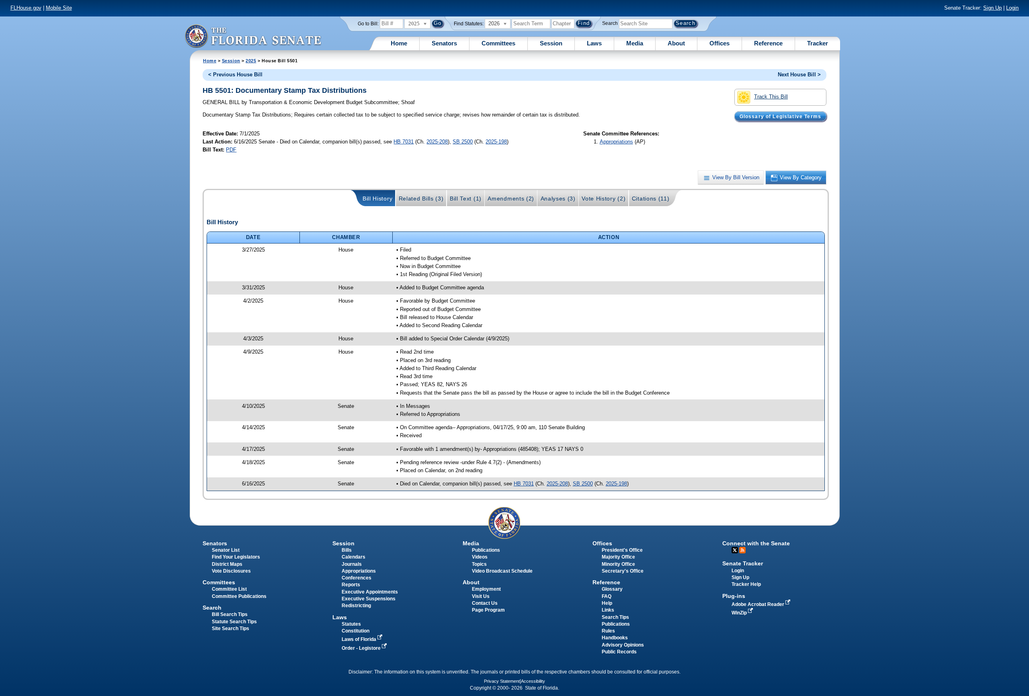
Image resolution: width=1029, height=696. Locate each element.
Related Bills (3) (421, 198)
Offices (719, 43)
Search (610, 23)
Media (634, 43)
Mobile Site (59, 8)
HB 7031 (404, 142)
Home (399, 43)
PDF (231, 150)
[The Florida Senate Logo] (252, 36)
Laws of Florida (359, 639)
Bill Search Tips (230, 614)
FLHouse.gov (25, 8)
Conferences (356, 577)
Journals (352, 564)
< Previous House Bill (235, 75)
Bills (347, 550)
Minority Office (618, 564)
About (676, 43)
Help (607, 603)
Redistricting (356, 605)
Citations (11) (651, 198)
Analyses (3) (558, 198)
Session (551, 43)
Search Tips (615, 617)
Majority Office (618, 557)
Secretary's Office (623, 571)
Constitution (355, 630)
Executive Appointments (370, 592)
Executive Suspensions (369, 598)
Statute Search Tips (234, 621)
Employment (486, 589)
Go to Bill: (368, 23)
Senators (444, 43)
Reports (351, 584)
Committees (498, 43)
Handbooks (615, 637)
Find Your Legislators (236, 557)
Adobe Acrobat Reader (758, 604)
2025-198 (496, 142)
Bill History (377, 198)
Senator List (226, 550)
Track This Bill (771, 97)
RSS (742, 550)
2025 (251, 60)
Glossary (612, 589)
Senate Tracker (742, 563)
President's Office (622, 550)
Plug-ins (733, 596)
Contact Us (485, 603)
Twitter (735, 550)
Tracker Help (746, 584)
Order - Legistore (362, 648)
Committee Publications (239, 596)
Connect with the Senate (756, 543)
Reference (768, 43)
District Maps (227, 564)
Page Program (488, 610)
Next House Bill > (799, 75)
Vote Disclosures (231, 571)
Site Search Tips (230, 628)
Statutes (351, 624)
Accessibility (533, 681)
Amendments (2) (511, 198)
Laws (594, 43)
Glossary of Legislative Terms (780, 116)
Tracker (817, 43)
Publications (486, 550)
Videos (480, 557)
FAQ (606, 596)
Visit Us (481, 596)
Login (1012, 8)
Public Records (619, 651)
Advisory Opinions (623, 645)
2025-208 (437, 142)
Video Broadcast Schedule (502, 571)
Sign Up (992, 8)
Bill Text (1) (466, 198)
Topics (479, 564)
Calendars (353, 557)
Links (608, 610)
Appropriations (616, 142)
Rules (608, 630)
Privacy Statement (502, 681)
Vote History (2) (603, 198)
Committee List (229, 589)
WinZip (740, 612)
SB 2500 (463, 142)
